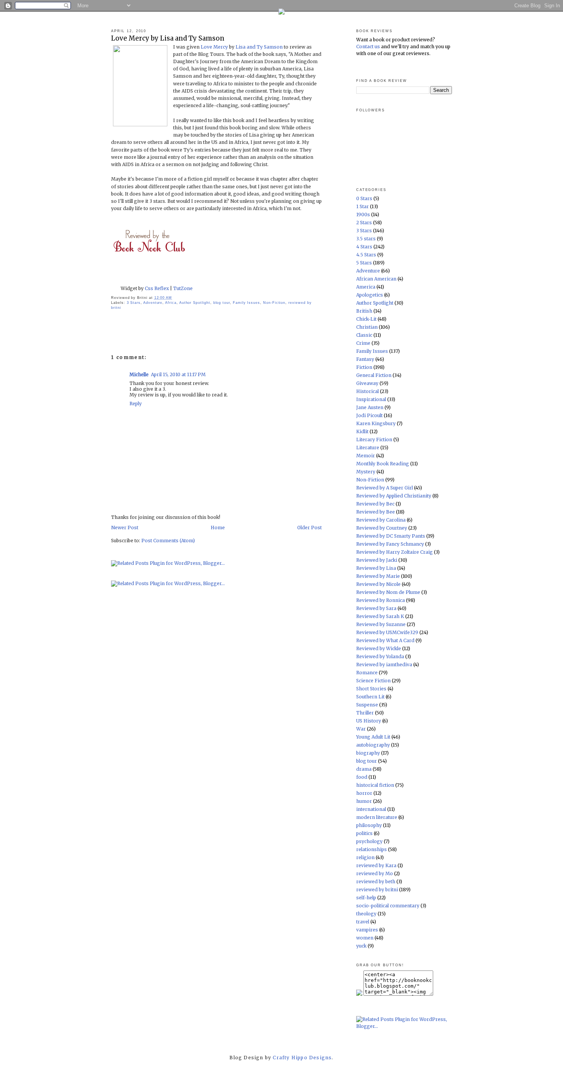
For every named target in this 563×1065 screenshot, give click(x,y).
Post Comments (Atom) (168, 540)
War (361, 729)
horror (364, 793)
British (364, 311)
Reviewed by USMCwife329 (387, 632)
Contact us (368, 46)
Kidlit (362, 431)
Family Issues (246, 303)
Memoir (365, 455)
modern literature (376, 817)
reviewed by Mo (374, 873)
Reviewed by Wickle (378, 648)
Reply (135, 403)
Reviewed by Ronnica (380, 600)
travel (362, 922)
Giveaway (367, 383)
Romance (367, 672)
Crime (363, 343)
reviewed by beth (375, 881)
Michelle (139, 374)
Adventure (152, 303)
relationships (371, 849)
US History (368, 721)
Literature (367, 447)
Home (218, 527)
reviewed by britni (377, 889)
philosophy (369, 825)
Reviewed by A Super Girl (384, 488)
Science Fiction (373, 680)
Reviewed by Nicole (378, 584)
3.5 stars (366, 238)
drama (364, 769)
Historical (367, 391)
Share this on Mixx (287, 279)
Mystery (365, 472)
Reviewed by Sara (376, 608)
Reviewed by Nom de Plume (388, 592)
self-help (366, 897)
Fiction (364, 367)
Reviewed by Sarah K (380, 616)
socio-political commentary (387, 905)
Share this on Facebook (264, 279)
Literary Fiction (374, 439)
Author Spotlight (194, 303)
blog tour (221, 303)
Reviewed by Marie (378, 576)
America (365, 287)
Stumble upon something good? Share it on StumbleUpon (172, 279)
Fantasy (365, 359)
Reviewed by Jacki (376, 560)
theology (366, 914)
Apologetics (369, 295)
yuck (361, 946)
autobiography (373, 745)
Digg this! (149, 279)
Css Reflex (157, 288)
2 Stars (364, 222)
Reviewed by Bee (375, 512)
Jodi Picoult (369, 415)
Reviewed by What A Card (385, 640)
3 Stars (134, 303)
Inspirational (371, 399)
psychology (369, 841)
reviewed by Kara (376, 865)
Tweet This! (241, 279)
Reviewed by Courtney (381, 528)
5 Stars (364, 263)
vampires (367, 930)
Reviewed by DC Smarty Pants (390, 536)
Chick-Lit (366, 319)
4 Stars (364, 247)
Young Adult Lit (373, 737)
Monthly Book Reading (382, 463)
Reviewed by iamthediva (384, 664)
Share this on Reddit (195, 279)
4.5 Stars (366, 255)
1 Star (362, 206)
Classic (364, 335)
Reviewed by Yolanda (380, 656)
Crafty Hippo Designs (302, 1057)
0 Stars (364, 198)
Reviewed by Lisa (376, 568)
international (371, 809)
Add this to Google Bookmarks (218, 279)
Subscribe (310, 279)
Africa (171, 303)
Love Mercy (215, 47)
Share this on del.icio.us (126, 279)
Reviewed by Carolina (381, 520)
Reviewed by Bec (375, 504)
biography (368, 753)
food (361, 777)
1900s (363, 214)
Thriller (365, 713)
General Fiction (373, 375)
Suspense (367, 705)
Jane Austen (369, 407)
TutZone (182, 288)
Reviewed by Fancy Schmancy (390, 544)
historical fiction (375, 785)
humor (364, 801)
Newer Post (124, 527)
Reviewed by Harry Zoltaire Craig (394, 552)
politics (364, 833)
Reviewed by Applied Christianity (393, 496)
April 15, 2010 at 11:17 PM (178, 374)
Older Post (309, 527)
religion (365, 857)
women (364, 938)
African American (376, 279)
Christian (367, 327)
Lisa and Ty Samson (260, 47)
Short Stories (371, 689)
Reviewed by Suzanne (381, 624)
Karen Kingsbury (376, 423)
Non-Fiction (274, 303)
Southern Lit (370, 697)
